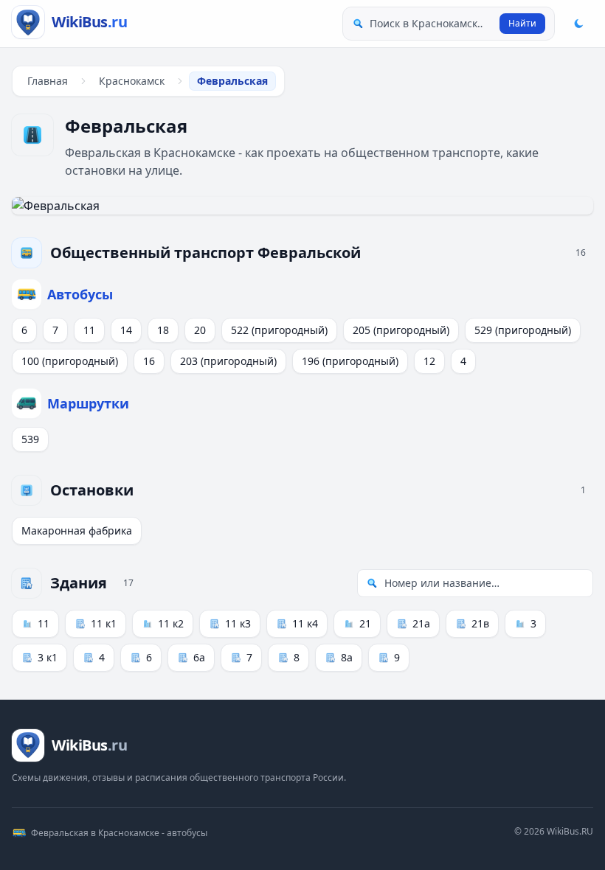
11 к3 (238, 623)
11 (89, 330)
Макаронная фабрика (76, 530)
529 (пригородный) (522, 330)
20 (200, 330)
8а (347, 657)
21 (365, 623)
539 (30, 439)
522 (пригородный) (279, 330)
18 (163, 330)
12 (429, 361)
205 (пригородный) (401, 330)
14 (126, 330)
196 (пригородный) (350, 361)
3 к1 (48, 657)
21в (480, 623)
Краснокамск (132, 81)
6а (199, 657)
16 (149, 361)
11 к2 (171, 623)
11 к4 (305, 623)
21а (421, 623)
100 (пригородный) (69, 361)
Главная (47, 81)
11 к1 (104, 623)
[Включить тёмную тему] (578, 23)
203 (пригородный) (228, 361)
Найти (522, 23)
